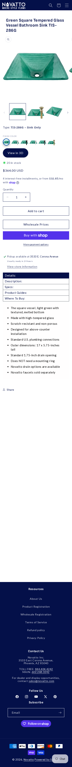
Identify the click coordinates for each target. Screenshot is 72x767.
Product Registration (36, 606)
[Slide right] (68, 112)
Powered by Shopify (47, 759)
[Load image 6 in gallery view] (36, 111)
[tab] (36, 275)
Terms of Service (36, 622)
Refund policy (36, 630)
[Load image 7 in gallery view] (54, 111)
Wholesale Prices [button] (36, 224)
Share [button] (10, 389)
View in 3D (15, 153)
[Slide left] (4, 112)
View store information (22, 266)
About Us (36, 598)
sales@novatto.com (41, 681)
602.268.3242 (41, 672)
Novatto (29, 759)
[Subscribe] (60, 712)
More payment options (36, 244)
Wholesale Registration (36, 614)
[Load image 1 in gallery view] (17, 111)
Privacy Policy (36, 638)
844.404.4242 (44, 669)
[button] (51, 5)
